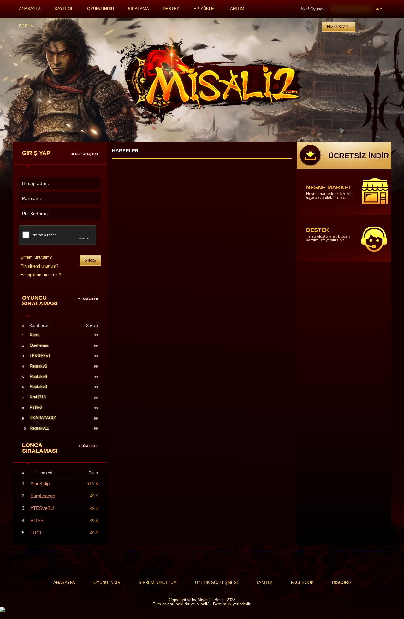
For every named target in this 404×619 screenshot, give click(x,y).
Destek (171, 8)
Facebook (302, 582)
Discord (341, 582)
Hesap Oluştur (84, 154)
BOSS (37, 520)
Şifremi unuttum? (36, 257)
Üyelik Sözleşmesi (216, 582)
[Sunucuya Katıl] (50, 610)
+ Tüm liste (88, 298)
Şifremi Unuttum (158, 582)
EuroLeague (42, 495)
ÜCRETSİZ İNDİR (358, 155)
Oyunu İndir (106, 582)
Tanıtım (236, 8)
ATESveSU (42, 508)
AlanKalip (40, 483)
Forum (26, 26)
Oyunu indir (100, 8)
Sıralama (138, 8)
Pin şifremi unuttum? (39, 266)
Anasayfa (30, 8)
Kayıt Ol (64, 8)
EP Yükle (203, 8)
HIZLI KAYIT (338, 26)
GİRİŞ (90, 260)
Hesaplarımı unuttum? (41, 275)
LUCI (35, 532)
